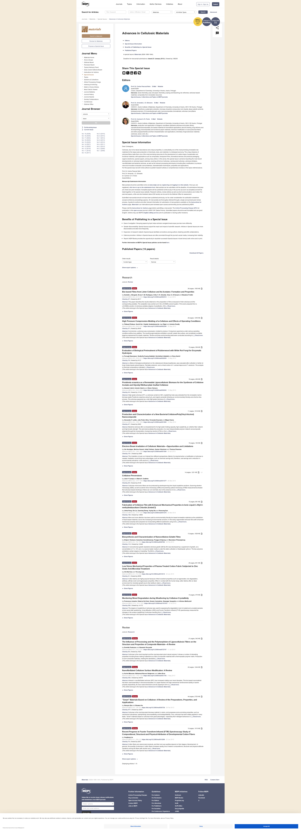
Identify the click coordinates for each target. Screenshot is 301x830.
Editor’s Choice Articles (91, 87)
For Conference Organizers (161, 811)
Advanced (213, 12)
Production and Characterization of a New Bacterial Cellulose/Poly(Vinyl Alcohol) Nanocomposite (158, 415)
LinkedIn (201, 795)
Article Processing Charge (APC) (186, 208)
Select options (88, 804)
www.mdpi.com (154, 185)
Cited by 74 (126, 741)
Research (131, 632)
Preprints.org (179, 800)
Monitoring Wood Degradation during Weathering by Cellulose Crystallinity (155, 598)
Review (130, 282)
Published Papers (131, 50)
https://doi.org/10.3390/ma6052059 (154, 358)
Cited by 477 (126, 710)
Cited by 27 (126, 299)
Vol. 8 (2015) (101, 136)
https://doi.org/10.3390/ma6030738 (153, 707)
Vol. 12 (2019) (86, 148)
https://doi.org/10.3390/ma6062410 (154, 297)
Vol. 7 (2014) (101, 138)
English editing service (151, 213)
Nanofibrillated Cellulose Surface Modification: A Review (147, 670)
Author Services (155, 4)
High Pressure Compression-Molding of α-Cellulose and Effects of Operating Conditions (161, 321)
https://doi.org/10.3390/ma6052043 (154, 390)
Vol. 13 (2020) (86, 146)
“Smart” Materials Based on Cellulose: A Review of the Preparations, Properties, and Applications (159, 701)
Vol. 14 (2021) (86, 144)
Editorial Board (89, 62)
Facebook (201, 798)
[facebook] (135, 74)
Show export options (130, 267)
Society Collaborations (91, 99)
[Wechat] (139, 74)
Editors (127, 40)
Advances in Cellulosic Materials (119, 19)
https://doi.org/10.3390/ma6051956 (154, 422)
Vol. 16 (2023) (86, 140)
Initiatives (169, 4)
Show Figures (127, 311)
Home (89, 57)
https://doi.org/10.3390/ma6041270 (154, 513)
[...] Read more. (170, 306)
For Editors (155, 800)
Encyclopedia (179, 808)
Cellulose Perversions (132, 476)
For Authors (156, 795)
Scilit (176, 803)
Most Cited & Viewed (90, 89)
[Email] (124, 74)
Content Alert (214, 780)
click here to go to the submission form (142, 187)
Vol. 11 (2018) (86, 151)
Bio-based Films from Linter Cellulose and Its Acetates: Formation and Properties (158, 292)
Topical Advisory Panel (91, 67)
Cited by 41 (126, 576)
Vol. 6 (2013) (101, 140)
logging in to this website (180, 185)
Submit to (96, 36)
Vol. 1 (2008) (101, 151)
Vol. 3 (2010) (101, 146)
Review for (96, 41)
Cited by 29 (126, 483)
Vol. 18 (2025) (86, 136)
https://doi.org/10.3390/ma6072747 (154, 649)
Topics (129, 4)
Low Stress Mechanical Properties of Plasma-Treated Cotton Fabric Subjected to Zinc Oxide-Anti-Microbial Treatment (160, 567)
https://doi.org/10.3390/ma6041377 (154, 481)
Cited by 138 (126, 515)
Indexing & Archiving (90, 84)
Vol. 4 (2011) (101, 144)
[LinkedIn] (132, 74)
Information (141, 4)
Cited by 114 (126, 544)
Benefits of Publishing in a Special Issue (138, 47)
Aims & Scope (88, 60)
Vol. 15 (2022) (86, 142)
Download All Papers (196, 253)
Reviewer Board (89, 65)
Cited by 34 (126, 392)
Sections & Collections (91, 80)
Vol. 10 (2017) (86, 153)
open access (138, 210)
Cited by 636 (126, 678)
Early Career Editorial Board (93, 70)
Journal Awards (89, 97)
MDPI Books (179, 798)
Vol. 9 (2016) (101, 134)
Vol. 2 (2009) (101, 148)
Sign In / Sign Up (203, 4)
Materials (92, 19)
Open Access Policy (135, 800)
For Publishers (156, 806)
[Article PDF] (202, 288)
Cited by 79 (126, 360)
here (167, 242)
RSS (206, 780)
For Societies (156, 808)
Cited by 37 (126, 328)
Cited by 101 (126, 453)
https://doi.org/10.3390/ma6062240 (154, 326)
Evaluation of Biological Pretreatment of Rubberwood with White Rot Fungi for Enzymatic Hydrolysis (161, 352)
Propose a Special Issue (96, 46)
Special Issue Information (133, 44)
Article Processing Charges (137, 795)
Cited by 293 (126, 605)
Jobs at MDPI (132, 806)
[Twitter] (128, 74)
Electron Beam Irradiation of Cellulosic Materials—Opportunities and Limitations (157, 446)
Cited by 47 (126, 424)
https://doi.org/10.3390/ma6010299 (153, 739)
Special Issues (102, 19)
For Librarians (156, 803)
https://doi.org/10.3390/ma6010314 (153, 574)
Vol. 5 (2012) (101, 142)
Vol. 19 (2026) (86, 134)
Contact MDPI (133, 803)
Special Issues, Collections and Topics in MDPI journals (149, 97)
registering (165, 185)
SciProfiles (178, 806)
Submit (215, 4)
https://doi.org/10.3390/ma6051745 (154, 675)
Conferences (88, 102)
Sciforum (178, 795)
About (180, 4)
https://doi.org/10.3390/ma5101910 (155, 603)
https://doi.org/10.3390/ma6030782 (153, 542)
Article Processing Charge (92, 82)
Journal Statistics (89, 92)
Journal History (89, 94)
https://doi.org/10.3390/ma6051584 (154, 451)
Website (160, 86)
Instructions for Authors (91, 72)
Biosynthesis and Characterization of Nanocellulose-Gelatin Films (151, 537)
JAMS (177, 811)
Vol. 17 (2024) (86, 138)
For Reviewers (156, 798)
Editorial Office (88, 104)
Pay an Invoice (133, 798)
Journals (119, 4)
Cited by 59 (126, 652)
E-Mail (154, 86)
